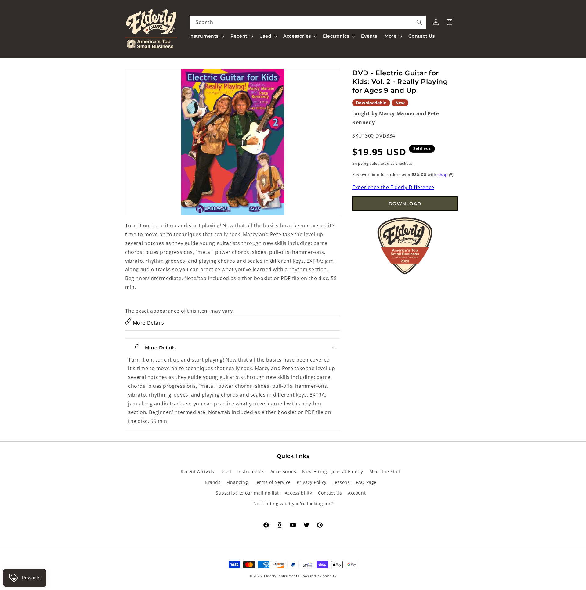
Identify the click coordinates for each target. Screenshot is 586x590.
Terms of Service (272, 482)
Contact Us (330, 493)
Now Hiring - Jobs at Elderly (332, 471)
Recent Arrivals (197, 471)
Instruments (251, 471)
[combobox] (308, 22)
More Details (147, 322)
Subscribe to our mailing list (247, 493)
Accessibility (298, 493)
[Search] (419, 22)
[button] (206, 36)
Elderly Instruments (281, 576)
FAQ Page (366, 482)
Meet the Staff (385, 471)
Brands (213, 482)
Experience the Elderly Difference (393, 187)
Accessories (283, 471)
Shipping (360, 163)
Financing (237, 482)
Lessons (341, 482)
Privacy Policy (311, 482)
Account (357, 493)
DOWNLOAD (405, 204)
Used (225, 471)
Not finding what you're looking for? (293, 503)
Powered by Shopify (318, 576)
